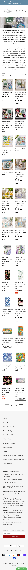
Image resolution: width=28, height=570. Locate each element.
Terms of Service (7, 463)
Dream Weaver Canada (13, 563)
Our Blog (5, 451)
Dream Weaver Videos (9, 435)
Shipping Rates (7, 439)
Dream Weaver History (9, 427)
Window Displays (8, 431)
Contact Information (9, 443)
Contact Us (22, 568)
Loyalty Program (7, 447)
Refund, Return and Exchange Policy (13, 459)
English (20, 546)
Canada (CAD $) (10, 546)
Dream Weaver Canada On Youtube (13, 455)
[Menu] (25, 11)
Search (5, 418)
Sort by (3, 73)
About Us (5, 422)
